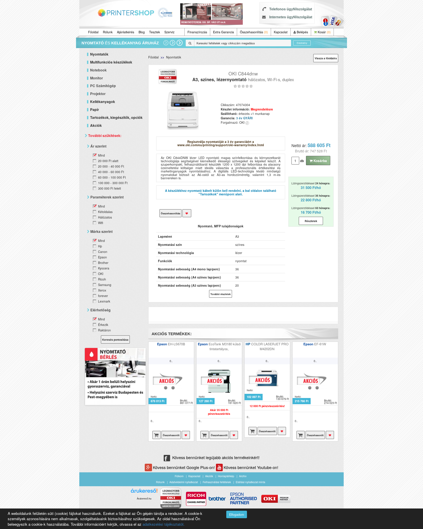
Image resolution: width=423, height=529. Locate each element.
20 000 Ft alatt (108, 161)
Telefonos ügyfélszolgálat (290, 9)
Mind (101, 155)
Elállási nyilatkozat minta (250, 482)
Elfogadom (236, 514)
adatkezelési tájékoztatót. (164, 524)
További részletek (220, 294)
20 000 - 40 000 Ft (111, 166)
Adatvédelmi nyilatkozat (183, 482)
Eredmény (302, 43)
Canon (102, 251)
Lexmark (104, 301)
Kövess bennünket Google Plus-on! (184, 467)
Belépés (302, 32)
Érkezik (103, 324)
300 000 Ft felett (109, 188)
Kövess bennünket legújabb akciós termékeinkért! (216, 457)
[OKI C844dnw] (183, 110)
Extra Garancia (223, 32)
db (302, 161)
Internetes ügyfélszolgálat (290, 17)
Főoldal (93, 32)
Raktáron (104, 330)
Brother (103, 262)
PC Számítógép (103, 85)
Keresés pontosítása (115, 340)
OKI (100, 273)
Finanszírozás (197, 32)
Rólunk (108, 32)
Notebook (98, 70)
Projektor (98, 93)
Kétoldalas (105, 211)
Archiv (243, 476)
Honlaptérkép (226, 476)
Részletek (311, 221)
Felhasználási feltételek (217, 482)
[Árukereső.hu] (144, 492)
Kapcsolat (281, 32)
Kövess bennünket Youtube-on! (251, 467)
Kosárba (320, 160)
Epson (102, 257)
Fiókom (179, 476)
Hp (100, 246)
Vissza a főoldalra (326, 58)
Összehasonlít (171, 435)
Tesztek (154, 32)
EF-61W (320, 344)
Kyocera (103, 268)
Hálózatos (105, 217)
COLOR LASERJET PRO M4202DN (270, 346)
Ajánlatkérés (125, 32)
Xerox (102, 290)
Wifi (100, 223)
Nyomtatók (173, 57)
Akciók (209, 476)
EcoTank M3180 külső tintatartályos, (225, 346)
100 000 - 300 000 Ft (113, 183)
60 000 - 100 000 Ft (112, 177)
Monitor (96, 77)
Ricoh (102, 279)
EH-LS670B (176, 344)
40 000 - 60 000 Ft (111, 172)
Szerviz (169, 32)
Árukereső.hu (144, 498)
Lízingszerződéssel (310, 185)
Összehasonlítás (254, 32)
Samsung (104, 284)
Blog (142, 32)
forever (103, 295)
